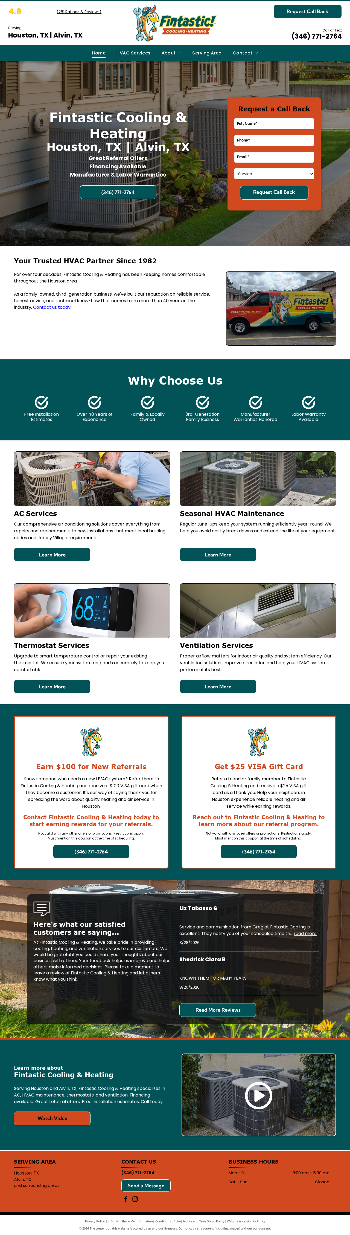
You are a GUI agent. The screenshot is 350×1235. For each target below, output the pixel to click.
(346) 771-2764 (316, 36)
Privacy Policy (95, 1221)
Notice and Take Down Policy (203, 1221)
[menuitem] (98, 53)
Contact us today (52, 307)
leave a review (48, 973)
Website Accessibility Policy (246, 1221)
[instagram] (135, 1200)
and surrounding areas (37, 1185)
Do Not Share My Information (131, 1221)
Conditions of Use (168, 1221)
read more (305, 933)
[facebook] (125, 1200)
